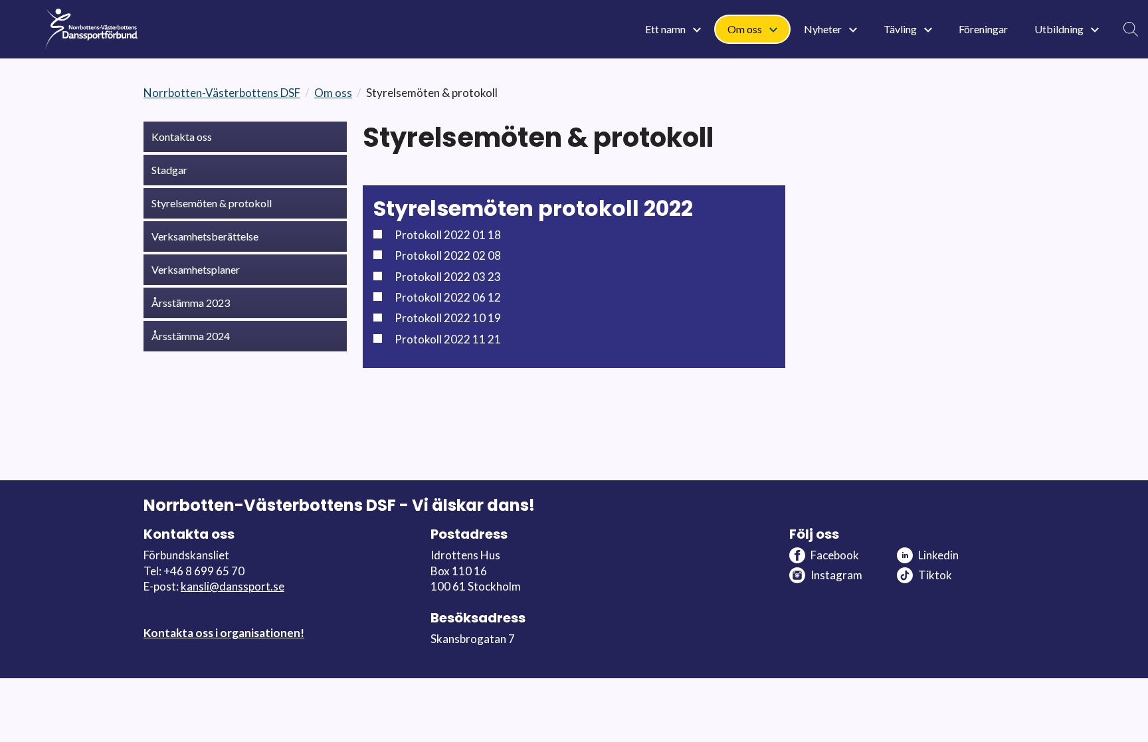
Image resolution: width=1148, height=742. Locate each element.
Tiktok (935, 575)
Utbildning (1060, 29)
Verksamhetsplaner (195, 269)
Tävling (901, 29)
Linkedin (938, 555)
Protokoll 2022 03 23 (448, 277)
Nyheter (824, 29)
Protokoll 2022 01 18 (448, 235)
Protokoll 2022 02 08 (448, 255)
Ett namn (666, 29)
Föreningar (983, 29)
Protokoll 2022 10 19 (448, 318)
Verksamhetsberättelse (204, 236)
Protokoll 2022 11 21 (448, 339)
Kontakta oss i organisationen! (224, 633)
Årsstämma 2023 (190, 302)
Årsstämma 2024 (190, 335)
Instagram (836, 575)
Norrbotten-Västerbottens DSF (222, 93)
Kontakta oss (181, 136)
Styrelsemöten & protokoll (211, 203)
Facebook (835, 555)
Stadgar (169, 169)
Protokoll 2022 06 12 (448, 297)
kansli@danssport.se (232, 586)
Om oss (745, 29)
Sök (1131, 29)
